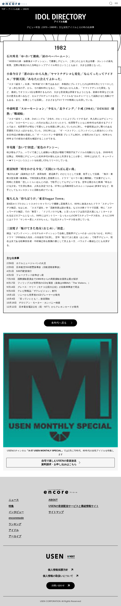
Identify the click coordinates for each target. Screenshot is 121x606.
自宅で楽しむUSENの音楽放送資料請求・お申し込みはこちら (59, 462)
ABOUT (53, 500)
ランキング (15, 524)
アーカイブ (15, 536)
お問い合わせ (58, 585)
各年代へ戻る (58, 322)
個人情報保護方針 (58, 569)
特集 (11, 506)
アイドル (14, 530)
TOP (3, 9)
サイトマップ (56, 512)
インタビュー (16, 512)
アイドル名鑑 (14, 9)
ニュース (14, 500)
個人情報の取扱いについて (58, 576)
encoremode (16, 518)
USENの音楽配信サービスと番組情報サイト (74, 506)
